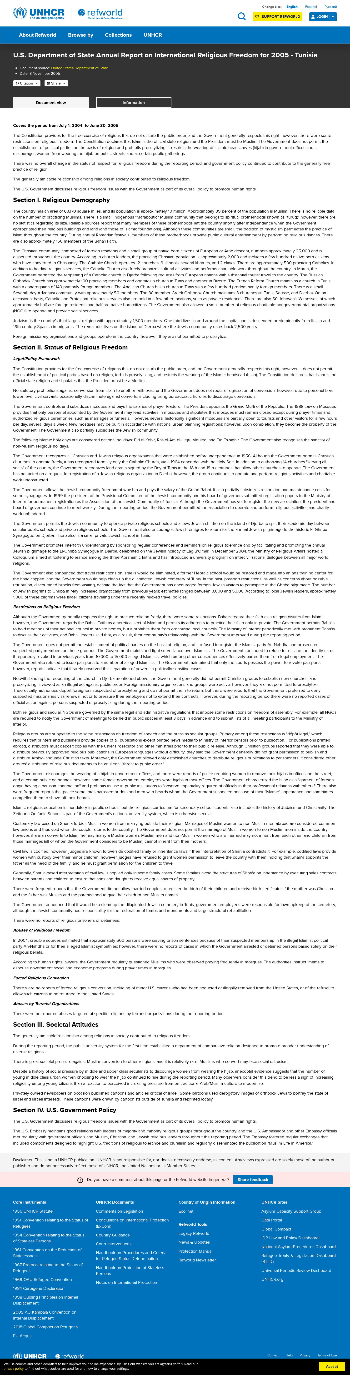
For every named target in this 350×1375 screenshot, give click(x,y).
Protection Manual (195, 1251)
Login (322, 16)
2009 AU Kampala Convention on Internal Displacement (44, 1315)
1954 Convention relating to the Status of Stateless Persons (48, 1238)
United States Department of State (79, 68)
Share (56, 83)
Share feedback (253, 1179)
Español (311, 6)
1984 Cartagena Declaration (39, 1288)
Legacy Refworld (194, 1233)
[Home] (68, 13)
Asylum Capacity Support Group (291, 1211)
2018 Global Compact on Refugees (45, 1327)
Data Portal (271, 1220)
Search (242, 16)
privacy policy (14, 1368)
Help (289, 1355)
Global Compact (276, 1229)
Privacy (305, 1355)
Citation (26, 83)
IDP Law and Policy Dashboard (290, 1238)
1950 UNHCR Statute (33, 1211)
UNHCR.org (272, 1279)
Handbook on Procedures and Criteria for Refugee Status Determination (131, 1255)
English (292, 6)
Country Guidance (113, 1235)
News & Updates (194, 1242)
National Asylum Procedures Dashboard (298, 1247)
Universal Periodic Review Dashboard (296, 1270)
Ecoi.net (186, 1211)
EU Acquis (22, 1336)
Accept (332, 1367)
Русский (331, 6)
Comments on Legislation (119, 1211)
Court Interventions (113, 1244)
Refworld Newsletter (197, 1260)
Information (134, 103)
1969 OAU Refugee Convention (42, 1279)
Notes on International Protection (126, 1282)
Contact (273, 1355)
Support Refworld (281, 16)
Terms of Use (327, 1355)
